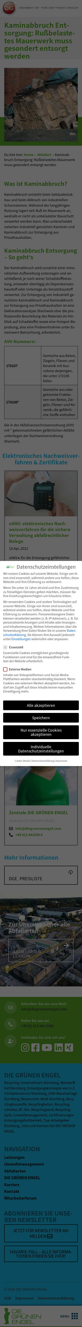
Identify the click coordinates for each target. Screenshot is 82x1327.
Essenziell (16, 647)
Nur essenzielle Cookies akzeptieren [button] (41, 732)
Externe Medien (20, 669)
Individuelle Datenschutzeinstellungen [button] (41, 748)
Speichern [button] (41, 717)
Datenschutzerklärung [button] (43, 760)
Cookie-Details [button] (22, 760)
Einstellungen (21, 639)
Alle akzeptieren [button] (41, 705)
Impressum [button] (61, 760)
